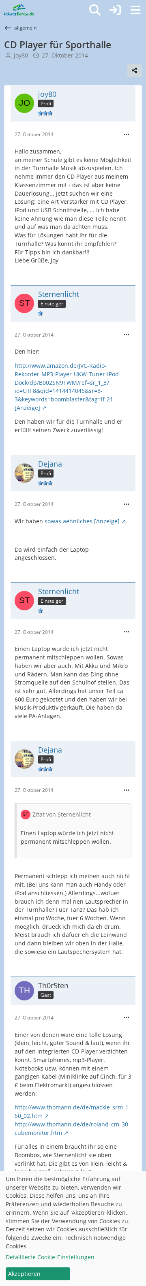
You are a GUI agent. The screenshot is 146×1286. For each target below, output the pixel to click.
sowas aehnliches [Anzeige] (82, 521)
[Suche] (95, 10)
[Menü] (135, 10)
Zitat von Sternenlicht (61, 814)
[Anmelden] (115, 10)
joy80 (21, 55)
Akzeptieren (24, 1273)
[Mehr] (126, 134)
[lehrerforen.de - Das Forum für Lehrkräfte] (19, 10)
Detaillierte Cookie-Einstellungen (50, 1257)
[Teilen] (134, 70)
